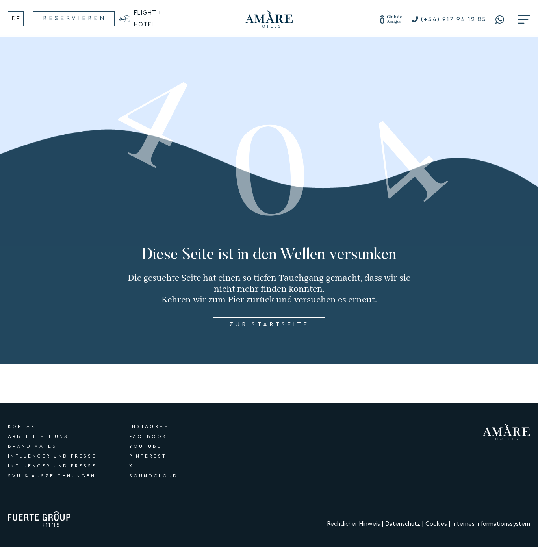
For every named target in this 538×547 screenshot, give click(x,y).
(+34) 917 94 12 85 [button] (453, 19)
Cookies (436, 524)
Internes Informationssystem (491, 524)
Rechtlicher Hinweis (353, 524)
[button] (501, 19)
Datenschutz (403, 524)
